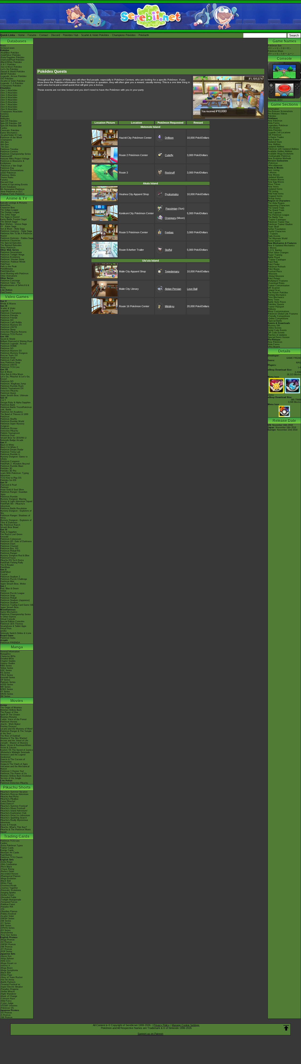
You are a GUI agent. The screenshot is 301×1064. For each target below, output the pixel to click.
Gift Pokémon (274, 135)
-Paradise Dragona (9, 989)
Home (21, 35)
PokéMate (5, 567)
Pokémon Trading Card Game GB (16, 605)
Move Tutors (274, 184)
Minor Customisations (278, 311)
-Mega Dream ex (8, 963)
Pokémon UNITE (8, 327)
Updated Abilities (276, 146)
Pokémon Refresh (276, 267)
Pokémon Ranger (8, 553)
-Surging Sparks (8, 892)
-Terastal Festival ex (10, 984)
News (3, 45)
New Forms (273, 139)
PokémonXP (6, 156)
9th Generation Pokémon (12, 189)
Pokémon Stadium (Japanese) (15, 600)
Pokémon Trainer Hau (278, 222)
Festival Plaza (275, 271)
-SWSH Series (7, 918)
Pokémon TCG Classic (11, 857)
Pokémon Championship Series (15, 154)
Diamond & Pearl (8, 485)
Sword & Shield (7, 339)
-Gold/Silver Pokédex (10, 55)
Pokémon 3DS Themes (11, 624)
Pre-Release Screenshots (280, 111)
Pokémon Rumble (9, 497)
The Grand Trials (276, 210)
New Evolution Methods (279, 158)
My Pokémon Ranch (10, 525)
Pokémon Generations (11, 252)
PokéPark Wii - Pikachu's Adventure (12, 505)
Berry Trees (273, 299)
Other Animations (8, 276)
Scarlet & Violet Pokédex (95, 35)
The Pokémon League (278, 215)
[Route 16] (105, 312)
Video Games (17, 297)
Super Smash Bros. (9, 607)
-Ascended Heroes (9, 874)
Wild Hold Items (276, 194)
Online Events (274, 328)
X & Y (3, 400)
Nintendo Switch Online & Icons (15, 633)
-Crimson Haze (7, 998)
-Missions (272, 274)
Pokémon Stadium (9, 602)
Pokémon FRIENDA (10, 642)
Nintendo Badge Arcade (11, 440)
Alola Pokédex (275, 130)
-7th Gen (4, 147)
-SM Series (5, 921)
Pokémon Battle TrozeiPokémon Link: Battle (16, 408)
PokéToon (5, 264)
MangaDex (5, 654)
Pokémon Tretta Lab (10, 452)
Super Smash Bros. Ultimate (14, 395)
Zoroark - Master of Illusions (14, 743)
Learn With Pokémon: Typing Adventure (14, 474)
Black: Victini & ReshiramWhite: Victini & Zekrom (16, 746)
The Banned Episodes (11, 245)
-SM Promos (6, 947)
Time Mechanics (276, 297)
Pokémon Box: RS (9, 548)
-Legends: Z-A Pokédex (11, 83)
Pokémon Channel (9, 546)
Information (273, 109)
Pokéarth (144, 35)
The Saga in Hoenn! (10, 217)
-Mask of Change (8, 996)
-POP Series (6, 951)
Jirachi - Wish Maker (10, 724)
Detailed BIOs (7, 658)
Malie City (124, 271)
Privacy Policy (161, 1025)
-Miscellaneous (275, 165)
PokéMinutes (6, 269)
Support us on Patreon (150, 1033)
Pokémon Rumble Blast (11, 466)
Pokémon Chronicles (10, 240)
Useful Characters (277, 231)
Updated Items (275, 189)
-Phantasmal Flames (10, 876)
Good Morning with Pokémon (14, 273)
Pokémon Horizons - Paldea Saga (16, 238)
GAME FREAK (293, 358)
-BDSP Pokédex (8, 74)
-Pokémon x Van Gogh (11, 166)
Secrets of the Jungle (10, 778)
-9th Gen (4, 142)
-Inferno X (5, 965)
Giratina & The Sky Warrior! (13, 738)
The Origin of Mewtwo (11, 707)
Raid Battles (6, 855)
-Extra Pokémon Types (11, 845)
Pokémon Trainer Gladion (280, 224)
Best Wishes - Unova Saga (13, 224)
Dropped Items (275, 196)
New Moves (274, 175)
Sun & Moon (6, 372)
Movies (16, 701)
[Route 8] (105, 256)
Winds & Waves (8, 303)
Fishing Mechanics (277, 295)
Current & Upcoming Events (14, 184)
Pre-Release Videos (277, 114)
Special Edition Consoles (12, 621)
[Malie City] (105, 278)
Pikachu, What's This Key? (13, 827)
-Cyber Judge (6, 1003)
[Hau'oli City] (105, 144)
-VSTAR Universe (8, 1005)
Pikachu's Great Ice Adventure (15, 815)
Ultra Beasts (274, 128)
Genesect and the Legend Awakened (12, 756)
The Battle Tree (275, 217)
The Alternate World (277, 238)
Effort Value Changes (278, 252)
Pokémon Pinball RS (10, 551)
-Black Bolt (5, 881)
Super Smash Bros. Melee (13, 584)
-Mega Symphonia (9, 970)
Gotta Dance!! (7, 803)
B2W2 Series (6, 689)
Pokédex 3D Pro (8, 471)
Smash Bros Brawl (9, 527)
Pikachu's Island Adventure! (14, 811)
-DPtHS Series (7, 928)
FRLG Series (6, 675)
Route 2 (123, 155)
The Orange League (10, 212)
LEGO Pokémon (8, 173)
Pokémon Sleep (8, 329)
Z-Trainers (273, 234)
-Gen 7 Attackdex (8, 104)
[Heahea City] (105, 200)
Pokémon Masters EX (11, 325)
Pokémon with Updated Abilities (283, 149)
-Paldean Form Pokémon (12, 194)
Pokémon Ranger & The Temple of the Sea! (16, 732)
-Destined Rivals (8, 885)
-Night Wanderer (8, 994)
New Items (273, 186)
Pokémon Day (7, 168)
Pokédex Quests (276, 304)
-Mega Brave (6, 968)
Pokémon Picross (8, 428)
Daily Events (274, 236)
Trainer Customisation (278, 285)
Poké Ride (273, 262)
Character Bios (7, 207)
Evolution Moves (276, 179)
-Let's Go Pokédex (9, 69)
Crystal (3, 574)
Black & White (7, 445)
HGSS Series (6, 684)
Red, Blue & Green (9, 588)
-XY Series (5, 923)
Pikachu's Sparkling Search (13, 818)
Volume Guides (7, 663)
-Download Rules (276, 283)
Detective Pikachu (9, 391)
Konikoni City (126, 213)
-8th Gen (4, 144)
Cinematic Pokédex (9, 130)
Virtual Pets (6, 628)
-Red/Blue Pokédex (9, 53)
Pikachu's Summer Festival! (14, 806)
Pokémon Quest (8, 393)
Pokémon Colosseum (10, 539)
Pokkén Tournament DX (12, 388)
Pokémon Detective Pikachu (14, 783)
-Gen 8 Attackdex (8, 107)
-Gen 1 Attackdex (8, 90)
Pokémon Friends (8, 318)
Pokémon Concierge (10, 280)
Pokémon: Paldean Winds (12, 262)
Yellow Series (6, 668)
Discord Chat (6, 182)
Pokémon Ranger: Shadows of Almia (15, 516)
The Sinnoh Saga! (9, 222)
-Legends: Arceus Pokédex (13, 76)
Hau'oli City (125, 137)
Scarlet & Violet (7, 308)
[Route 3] (105, 179)
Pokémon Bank (7, 405)
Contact (43, 35)
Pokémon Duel (7, 435)
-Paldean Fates (7, 904)
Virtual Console (7, 619)
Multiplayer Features (278, 281)
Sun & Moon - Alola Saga (12, 229)
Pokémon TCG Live (10, 367)
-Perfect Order (7, 871)
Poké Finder (274, 264)
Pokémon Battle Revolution (13, 508)
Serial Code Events (277, 330)
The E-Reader (7, 565)
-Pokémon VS (7, 1008)
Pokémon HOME (8, 346)
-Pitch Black (6, 867)
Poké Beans (274, 269)
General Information (10, 651)
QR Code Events (276, 332)
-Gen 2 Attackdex (8, 93)
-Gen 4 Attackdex (8, 97)
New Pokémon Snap (10, 362)
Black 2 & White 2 (9, 447)
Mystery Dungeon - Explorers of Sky (16, 512)
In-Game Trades (276, 137)
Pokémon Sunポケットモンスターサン (279, 46)
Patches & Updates (277, 335)
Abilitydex (5, 118)
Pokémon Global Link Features (283, 314)
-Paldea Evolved (8, 914)
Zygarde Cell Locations (279, 132)
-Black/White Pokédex (11, 62)
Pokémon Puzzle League (12, 593)
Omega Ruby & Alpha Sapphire (15, 402)
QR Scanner (274, 288)
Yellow (3, 591)
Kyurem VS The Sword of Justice (16, 750)
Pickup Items (274, 198)
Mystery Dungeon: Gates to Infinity (14, 457)
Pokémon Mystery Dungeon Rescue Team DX (14, 354)
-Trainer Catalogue (277, 219)
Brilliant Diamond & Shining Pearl (16, 341)
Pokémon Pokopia (9, 315)
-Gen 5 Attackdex (8, 100)
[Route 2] (105, 161)
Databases (16, 41)
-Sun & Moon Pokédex (11, 67)
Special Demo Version (278, 337)
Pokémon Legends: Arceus (13, 344)
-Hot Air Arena (7, 980)
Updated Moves (275, 177)
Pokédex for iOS (8, 480)
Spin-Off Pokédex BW (11, 126)
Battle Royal (274, 257)
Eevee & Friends (8, 825)
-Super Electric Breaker (11, 987)
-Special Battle (275, 321)
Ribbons (272, 309)
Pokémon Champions (10, 313)
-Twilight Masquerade (10, 900)
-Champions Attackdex (11, 111)
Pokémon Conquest (10, 461)
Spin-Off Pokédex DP (10, 123)
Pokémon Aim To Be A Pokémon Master (16, 234)
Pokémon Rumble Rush (12, 386)
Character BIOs (8, 656)
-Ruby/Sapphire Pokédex (12, 57)
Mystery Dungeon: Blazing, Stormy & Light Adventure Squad (16, 500)
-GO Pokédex (6, 78)
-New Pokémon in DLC (11, 191)
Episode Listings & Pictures (13, 203)
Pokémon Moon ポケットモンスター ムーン (281, 52)
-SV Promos (6, 942)
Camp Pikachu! (7, 801)
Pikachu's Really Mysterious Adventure (14, 821)
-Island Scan (274, 290)
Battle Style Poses (277, 302)
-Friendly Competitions (279, 316)
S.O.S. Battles (275, 250)
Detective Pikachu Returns (13, 332)
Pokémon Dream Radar (11, 449)
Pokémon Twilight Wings (12, 255)
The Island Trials (276, 208)
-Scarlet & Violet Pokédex (12, 81)
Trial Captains (274, 212)
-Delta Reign (6, 862)
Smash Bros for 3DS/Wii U (13, 438)
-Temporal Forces (8, 902)
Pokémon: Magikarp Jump (13, 384)
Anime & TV (16, 198)
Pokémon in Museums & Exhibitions (12, 162)
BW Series (5, 687)
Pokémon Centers (9, 151)
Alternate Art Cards (9, 852)
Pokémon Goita (7, 638)
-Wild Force (6, 1001)
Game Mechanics (8, 133)
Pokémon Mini (7, 581)
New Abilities (274, 144)
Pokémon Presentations (12, 170)
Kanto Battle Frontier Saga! (13, 219)
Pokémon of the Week (11, 137)
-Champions (6, 140)
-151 (2, 909)
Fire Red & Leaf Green (11, 534)
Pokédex (272, 116)
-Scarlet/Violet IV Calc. (11, 135)
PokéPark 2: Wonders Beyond (15, 464)
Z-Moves (272, 172)
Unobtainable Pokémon (279, 156)
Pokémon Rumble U (10, 454)
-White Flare (6, 883)
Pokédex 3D (6, 468)
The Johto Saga (8, 215)
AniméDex (5, 205)
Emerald (4, 537)
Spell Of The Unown (10, 714)
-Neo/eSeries (6, 932)
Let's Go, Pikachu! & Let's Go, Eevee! (15, 377)
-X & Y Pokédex (8, 64)
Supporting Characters (279, 205)
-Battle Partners (8, 982)
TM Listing (273, 191)
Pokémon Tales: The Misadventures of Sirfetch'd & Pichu (14, 285)
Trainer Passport (276, 307)
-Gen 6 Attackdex (8, 102)
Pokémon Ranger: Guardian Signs (13, 493)
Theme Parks (6, 177)
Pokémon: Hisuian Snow (12, 259)
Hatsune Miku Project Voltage (14, 158)
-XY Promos (6, 949)
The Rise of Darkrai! (10, 736)
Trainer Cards (7, 848)
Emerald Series (7, 677)
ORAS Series (6, 694)
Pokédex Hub (70, 35)
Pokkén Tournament (10, 433)
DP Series (5, 680)
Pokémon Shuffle (8, 419)
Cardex (3, 128)
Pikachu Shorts (17, 787)
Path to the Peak (8, 266)
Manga (17, 647)
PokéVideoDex (7, 271)
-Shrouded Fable (8, 897)
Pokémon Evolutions (10, 257)
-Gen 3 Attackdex (8, 95)
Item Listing (273, 170)
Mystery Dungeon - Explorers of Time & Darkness (16, 521)
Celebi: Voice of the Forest (13, 719)
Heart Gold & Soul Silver (12, 489)
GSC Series (6, 670)
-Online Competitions (278, 318)
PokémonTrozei (8, 558)
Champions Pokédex (124, 35)
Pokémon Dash (7, 544)
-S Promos (5, 1015)
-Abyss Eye (6, 956)
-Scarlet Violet (7, 916)
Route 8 (123, 249)
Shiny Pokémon (8, 247)
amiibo (3, 631)
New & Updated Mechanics (281, 245)
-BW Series (5, 925)
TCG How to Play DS (10, 478)
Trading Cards (16, 836)
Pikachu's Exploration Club (13, 813)
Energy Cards (7, 850)
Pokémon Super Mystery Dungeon (12, 425)
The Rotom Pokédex (278, 292)
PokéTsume (6, 292)
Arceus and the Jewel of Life (14, 740)
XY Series (5, 691)
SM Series (5, 696)
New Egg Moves (276, 182)
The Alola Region (276, 203)
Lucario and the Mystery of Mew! (16, 729)
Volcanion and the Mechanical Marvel (14, 767)
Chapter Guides (8, 661)
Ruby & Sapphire (8, 532)
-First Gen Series (8, 935)
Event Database (8, 187)
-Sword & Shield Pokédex (12, 71)
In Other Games (8, 617)
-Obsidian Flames (8, 911)
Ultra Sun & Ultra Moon (11, 374)
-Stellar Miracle (7, 991)
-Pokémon (273, 163)
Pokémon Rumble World (12, 421)
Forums (32, 35)
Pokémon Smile (8, 358)
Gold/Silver (5, 572)
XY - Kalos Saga (8, 226)
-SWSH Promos (8, 944)
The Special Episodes (10, 243)
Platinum (4, 487)
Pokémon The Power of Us (13, 773)
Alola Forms (274, 123)
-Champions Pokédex (10, 86)
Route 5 (123, 232)
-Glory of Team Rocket (11, 977)
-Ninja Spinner (7, 958)
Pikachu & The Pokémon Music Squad (15, 830)
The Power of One (9, 712)
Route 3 (123, 172)
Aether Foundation (277, 229)
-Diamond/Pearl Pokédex (12, 60)
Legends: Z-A (6, 311)
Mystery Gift (274, 325)
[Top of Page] (286, 1028)
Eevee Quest (274, 241)
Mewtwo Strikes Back (11, 710)
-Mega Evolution (8, 878)
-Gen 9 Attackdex (8, 109)
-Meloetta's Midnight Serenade (15, 752)
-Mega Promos (7, 940)
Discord (55, 35)
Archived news (7, 48)
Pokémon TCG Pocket (11, 334)
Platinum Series (8, 682)
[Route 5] (105, 219)
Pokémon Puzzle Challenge (13, 579)
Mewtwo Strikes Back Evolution (15, 776)
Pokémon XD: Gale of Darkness (16, 541)
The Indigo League (9, 210)
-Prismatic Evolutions (10, 890)
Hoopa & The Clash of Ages (14, 764)
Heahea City (126, 194)
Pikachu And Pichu (9, 796)
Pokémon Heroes (8, 722)
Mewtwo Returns (8, 717)
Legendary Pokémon (278, 125)
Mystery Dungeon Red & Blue (14, 555)
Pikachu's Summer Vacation (14, 792)
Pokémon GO (6, 320)
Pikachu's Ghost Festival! (12, 808)
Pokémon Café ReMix (11, 322)
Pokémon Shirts (8, 175)
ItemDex (4, 114)
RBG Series (6, 666)
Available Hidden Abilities (280, 151)
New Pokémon (275, 121)
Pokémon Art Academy (11, 412)
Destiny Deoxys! (8, 726)
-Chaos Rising (7, 869)
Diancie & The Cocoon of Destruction (12, 760)
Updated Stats (275, 142)
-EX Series (5, 930)
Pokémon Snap (7, 595)
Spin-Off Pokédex (8, 121)
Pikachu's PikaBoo (9, 799)
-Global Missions (276, 276)
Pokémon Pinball (8, 598)
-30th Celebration (8, 864)
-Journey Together (9, 888)
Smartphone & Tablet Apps (13, 626)
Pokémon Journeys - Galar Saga (16, 231)
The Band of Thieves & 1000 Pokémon (14, 415)
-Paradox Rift (6, 907)
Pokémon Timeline (9, 149)
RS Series (5, 673)
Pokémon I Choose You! (12, 771)
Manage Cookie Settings (185, 1025)
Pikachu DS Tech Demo (12, 560)
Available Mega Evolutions (280, 154)
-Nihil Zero (5, 961)
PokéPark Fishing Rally (11, 562)
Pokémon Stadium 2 (10, 577)
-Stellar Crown (7, 895)
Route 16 (124, 306)
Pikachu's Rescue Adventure (14, 794)
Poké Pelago (274, 278)
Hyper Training (275, 255)
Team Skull (273, 227)
